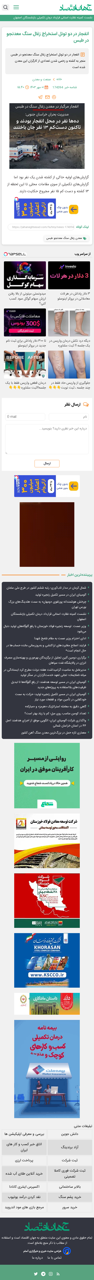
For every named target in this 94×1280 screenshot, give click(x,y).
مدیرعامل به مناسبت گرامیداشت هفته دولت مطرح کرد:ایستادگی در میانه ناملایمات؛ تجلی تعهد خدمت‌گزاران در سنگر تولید (45, 672)
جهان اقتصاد (28, 1238)
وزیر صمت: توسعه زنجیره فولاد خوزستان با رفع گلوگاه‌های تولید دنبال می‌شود (44, 629)
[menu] (16, 7)
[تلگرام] (40, 97)
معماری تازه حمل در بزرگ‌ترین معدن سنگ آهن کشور (53, 732)
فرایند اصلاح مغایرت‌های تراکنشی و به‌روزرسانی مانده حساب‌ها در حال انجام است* (46, 648)
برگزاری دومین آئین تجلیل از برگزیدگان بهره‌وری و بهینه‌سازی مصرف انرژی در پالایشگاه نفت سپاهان (45, 660)
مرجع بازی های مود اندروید (24, 1207)
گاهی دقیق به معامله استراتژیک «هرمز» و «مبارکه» (55, 706)
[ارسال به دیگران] (47, 97)
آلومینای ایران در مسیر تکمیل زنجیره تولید (60, 595)
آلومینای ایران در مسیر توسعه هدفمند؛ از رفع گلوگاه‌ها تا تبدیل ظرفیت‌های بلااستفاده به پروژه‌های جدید (48, 685)
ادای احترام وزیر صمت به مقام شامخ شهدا (60, 638)
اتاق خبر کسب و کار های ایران (24, 1147)
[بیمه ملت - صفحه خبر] (47, 1069)
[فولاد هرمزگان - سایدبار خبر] (47, 534)
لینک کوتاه (82, 227)
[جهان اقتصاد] (75, 7)
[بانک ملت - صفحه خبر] (47, 1004)
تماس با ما (54, 1258)
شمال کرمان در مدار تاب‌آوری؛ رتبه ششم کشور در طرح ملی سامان (46, 588)
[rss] (58, 1275)
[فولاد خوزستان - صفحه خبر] (47, 900)
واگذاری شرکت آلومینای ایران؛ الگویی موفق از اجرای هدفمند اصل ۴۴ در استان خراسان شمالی (46, 723)
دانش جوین (69, 1134)
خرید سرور (69, 1207)
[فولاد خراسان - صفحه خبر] (47, 960)
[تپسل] (16, 199)
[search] (5, 7)
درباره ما (38, 1258)
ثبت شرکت (70, 1160)
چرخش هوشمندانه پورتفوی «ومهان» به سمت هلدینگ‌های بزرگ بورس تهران (47, 604)
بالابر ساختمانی (70, 1187)
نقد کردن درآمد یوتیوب (24, 1197)
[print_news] (54, 97)
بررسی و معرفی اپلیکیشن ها (24, 1134)
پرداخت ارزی (24, 1160)
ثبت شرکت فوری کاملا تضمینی (69, 1174)
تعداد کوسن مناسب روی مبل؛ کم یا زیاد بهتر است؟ (55, 713)
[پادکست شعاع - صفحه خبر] (47, 775)
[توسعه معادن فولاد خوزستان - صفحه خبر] (47, 841)
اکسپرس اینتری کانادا (24, 1187)
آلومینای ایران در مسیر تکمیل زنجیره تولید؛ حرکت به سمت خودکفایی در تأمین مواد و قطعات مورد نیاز (50, 697)
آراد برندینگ (69, 1147)
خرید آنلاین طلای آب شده (24, 1174)
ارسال (47, 463)
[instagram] (51, 1275)
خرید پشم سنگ (70, 1197)
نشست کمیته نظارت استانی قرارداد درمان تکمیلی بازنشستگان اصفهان (52, 17)
